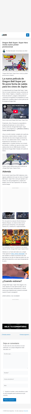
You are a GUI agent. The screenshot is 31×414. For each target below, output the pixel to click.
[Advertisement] (15, 16)
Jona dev (26, 410)
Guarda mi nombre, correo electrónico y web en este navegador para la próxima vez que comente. (15, 393)
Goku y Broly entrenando (18, 253)
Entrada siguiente (25, 334)
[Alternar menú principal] (27, 35)
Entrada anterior (5, 334)
